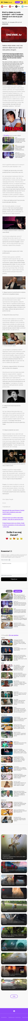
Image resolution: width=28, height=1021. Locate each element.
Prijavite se (14, 579)
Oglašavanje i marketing (14, 1017)
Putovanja (26, 6)
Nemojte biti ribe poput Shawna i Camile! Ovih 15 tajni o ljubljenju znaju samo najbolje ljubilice (13, 512)
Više (14, 996)
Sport (19, 6)
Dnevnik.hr (5, 6)
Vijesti (13, 6)
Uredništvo (4, 1017)
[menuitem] (25, 2)
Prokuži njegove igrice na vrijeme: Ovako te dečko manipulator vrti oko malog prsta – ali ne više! (14, 524)
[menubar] (25, 2)
